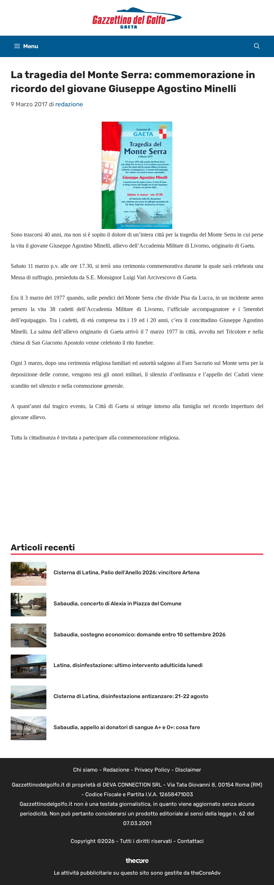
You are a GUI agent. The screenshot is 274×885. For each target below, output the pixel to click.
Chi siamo (85, 770)
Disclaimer (188, 770)
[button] (257, 46)
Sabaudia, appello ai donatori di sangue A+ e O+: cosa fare (127, 727)
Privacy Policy (152, 770)
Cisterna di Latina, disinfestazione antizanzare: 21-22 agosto (131, 696)
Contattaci (190, 841)
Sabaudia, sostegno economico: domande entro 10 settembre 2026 (139, 634)
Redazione (116, 770)
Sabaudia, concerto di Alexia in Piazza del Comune (118, 603)
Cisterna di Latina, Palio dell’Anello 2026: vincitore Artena (127, 572)
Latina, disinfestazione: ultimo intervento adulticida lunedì (128, 665)
